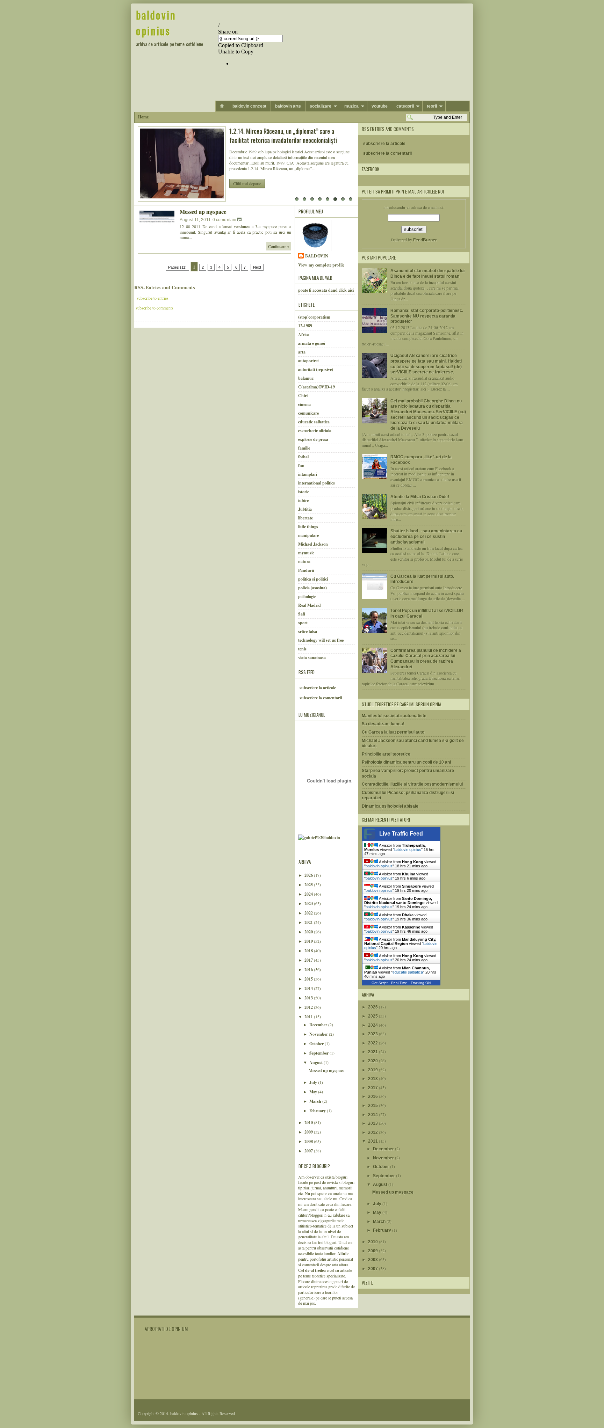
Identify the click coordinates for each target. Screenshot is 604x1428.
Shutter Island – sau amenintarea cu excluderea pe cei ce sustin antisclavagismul (426, 536)
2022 (309, 913)
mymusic (306, 553)
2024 (309, 894)
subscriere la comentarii (321, 698)
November (319, 1034)
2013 (309, 998)
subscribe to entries (152, 298)
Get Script (380, 983)
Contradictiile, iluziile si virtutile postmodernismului (412, 784)
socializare (320, 106)
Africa (303, 334)
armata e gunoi (311, 343)
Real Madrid (309, 605)
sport (303, 623)
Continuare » (278, 246)
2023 (309, 903)
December (318, 1025)
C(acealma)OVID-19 (316, 387)
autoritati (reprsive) (315, 369)
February (318, 1111)
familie (304, 448)
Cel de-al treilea (312, 1270)
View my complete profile (321, 265)
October (317, 1044)
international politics (316, 483)
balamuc (306, 378)
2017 (309, 960)
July (313, 1082)
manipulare (308, 535)
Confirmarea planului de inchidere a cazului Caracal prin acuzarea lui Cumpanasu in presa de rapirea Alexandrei (425, 658)
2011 (309, 1017)
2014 (309, 988)
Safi (301, 614)
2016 (309, 969)
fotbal (303, 457)
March (315, 1101)
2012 (309, 1007)
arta (301, 352)
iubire (303, 500)
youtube (380, 106)
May (313, 1092)
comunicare (308, 413)
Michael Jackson (313, 544)
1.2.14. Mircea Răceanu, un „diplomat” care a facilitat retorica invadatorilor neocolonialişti (283, 135)
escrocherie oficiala (314, 431)
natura (304, 561)
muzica (351, 106)
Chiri (303, 396)
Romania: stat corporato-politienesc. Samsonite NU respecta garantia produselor (426, 316)
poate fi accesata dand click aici (326, 290)
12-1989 (305, 326)
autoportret (308, 361)
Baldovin (316, 256)
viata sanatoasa (312, 658)
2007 (309, 1151)
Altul (342, 1253)
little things (308, 527)
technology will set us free (321, 640)
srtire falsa (307, 631)
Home (143, 117)
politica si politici (313, 579)
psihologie (307, 596)
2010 (309, 1122)
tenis (302, 649)
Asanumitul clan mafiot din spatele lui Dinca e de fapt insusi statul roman (427, 273)
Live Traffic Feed (401, 834)
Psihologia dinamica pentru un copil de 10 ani (406, 762)
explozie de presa (313, 439)
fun (301, 465)
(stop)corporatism (314, 317)
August (316, 1062)
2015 (309, 979)
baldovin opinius (156, 22)
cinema (304, 404)
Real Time (399, 983)
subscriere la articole (318, 688)
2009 (309, 1132)
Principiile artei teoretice (386, 754)
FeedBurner (425, 240)
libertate (305, 518)
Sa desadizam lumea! (383, 723)
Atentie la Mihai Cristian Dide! (419, 496)
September (319, 1053)
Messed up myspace (203, 211)
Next (257, 267)
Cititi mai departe (247, 183)
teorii (432, 106)
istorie (303, 492)
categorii (405, 106)
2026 (309, 875)
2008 (309, 1141)
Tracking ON (421, 983)
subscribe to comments (154, 308)
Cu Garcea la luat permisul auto (393, 732)
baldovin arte (288, 106)
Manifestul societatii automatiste (394, 715)
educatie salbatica (314, 422)
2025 (309, 885)
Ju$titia (305, 509)
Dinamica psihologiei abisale (390, 806)
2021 (309, 922)
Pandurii (306, 570)
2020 (309, 932)
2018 (309, 951)
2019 (309, 941)
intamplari (307, 474)
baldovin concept (249, 106)
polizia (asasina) (312, 588)
